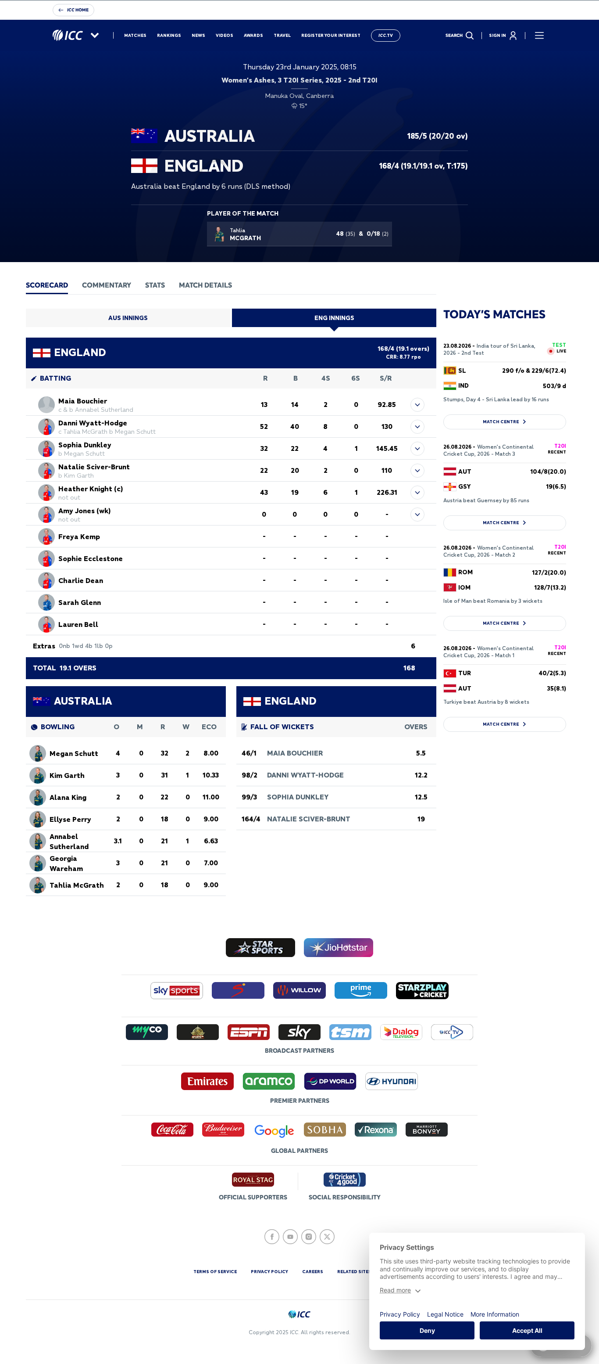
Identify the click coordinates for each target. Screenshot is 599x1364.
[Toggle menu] (539, 36)
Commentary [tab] (106, 285)
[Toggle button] (417, 405)
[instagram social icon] (308, 1236)
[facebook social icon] (271, 1236)
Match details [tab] (205, 285)
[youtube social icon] (290, 1236)
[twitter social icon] (327, 1236)
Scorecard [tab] (47, 285)
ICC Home (78, 10)
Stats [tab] (155, 285)
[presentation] (47, 285)
